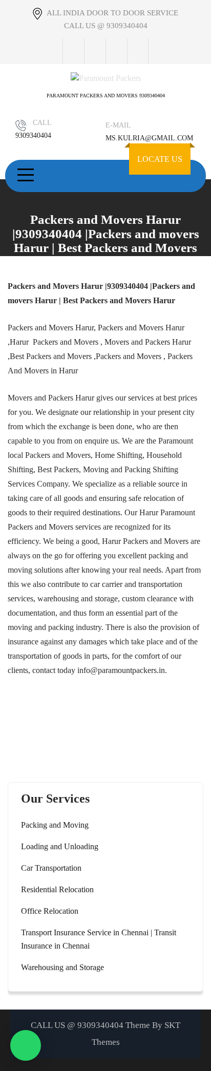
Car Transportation (51, 868)
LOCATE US (159, 159)
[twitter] (95, 51)
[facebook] (73, 51)
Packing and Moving (55, 825)
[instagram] (116, 51)
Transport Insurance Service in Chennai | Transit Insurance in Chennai (98, 939)
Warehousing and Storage (62, 967)
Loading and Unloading (59, 846)
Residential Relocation (57, 889)
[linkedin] (138, 51)
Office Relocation (49, 911)
